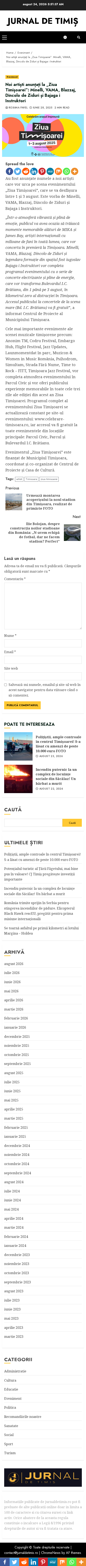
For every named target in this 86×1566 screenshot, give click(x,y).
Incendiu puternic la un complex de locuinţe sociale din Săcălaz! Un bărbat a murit (18, 779)
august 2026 (13, 963)
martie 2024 (13, 1227)
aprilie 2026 (13, 1000)
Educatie (11, 1389)
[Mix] (58, 171)
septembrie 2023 (17, 1282)
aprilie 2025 (13, 1109)
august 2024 (13, 1182)
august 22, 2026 (51, 789)
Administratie (15, 1371)
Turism (10, 1453)
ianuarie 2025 (15, 1136)
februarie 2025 (16, 1127)
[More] (74, 171)
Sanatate (11, 1426)
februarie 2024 (16, 1236)
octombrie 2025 (16, 1054)
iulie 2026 (12, 972)
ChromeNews (51, 1552)
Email (10, 652)
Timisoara (31, 479)
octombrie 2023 (16, 1273)
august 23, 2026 (51, 756)
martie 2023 (13, 1336)
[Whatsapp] (66, 171)
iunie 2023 (12, 1309)
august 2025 (13, 1073)
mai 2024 (11, 1209)
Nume (10, 635)
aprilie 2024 (13, 1218)
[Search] (78, 37)
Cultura (10, 1380)
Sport (8, 1444)
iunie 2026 (12, 982)
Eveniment (12, 76)
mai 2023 (11, 1318)
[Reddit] (25, 171)
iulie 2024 (12, 1191)
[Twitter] (17, 171)
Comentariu (15, 579)
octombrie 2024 (16, 1164)
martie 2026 (13, 1009)
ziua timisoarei (49, 479)
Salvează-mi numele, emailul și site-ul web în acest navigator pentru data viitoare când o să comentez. (45, 690)
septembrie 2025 (17, 1063)
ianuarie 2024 (15, 1245)
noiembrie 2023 (16, 1263)
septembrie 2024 (17, 1173)
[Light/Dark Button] (67, 37)
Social (9, 1434)
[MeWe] (50, 171)
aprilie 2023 (13, 1327)
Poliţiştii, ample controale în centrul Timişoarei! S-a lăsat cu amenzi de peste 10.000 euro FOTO (18, 746)
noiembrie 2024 (16, 1154)
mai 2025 (11, 1100)
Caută (13, 809)
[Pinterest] (42, 171)
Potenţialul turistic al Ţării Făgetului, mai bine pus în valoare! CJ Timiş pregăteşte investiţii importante (41, 874)
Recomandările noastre (22, 1416)
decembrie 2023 (17, 1254)
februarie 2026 (16, 1018)
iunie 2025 (12, 1091)
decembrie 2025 (17, 1036)
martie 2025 (13, 1118)
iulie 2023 (12, 1300)
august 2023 (13, 1291)
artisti (19, 479)
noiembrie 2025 (16, 1045)
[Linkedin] (34, 171)
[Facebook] (9, 171)
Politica (10, 1407)
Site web (11, 668)
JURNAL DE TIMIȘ (43, 21)
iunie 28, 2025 (42, 108)
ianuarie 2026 (15, 1027)
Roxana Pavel (18, 108)
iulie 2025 (12, 1082)
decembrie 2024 (17, 1145)
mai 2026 (11, 991)
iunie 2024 (12, 1200)
